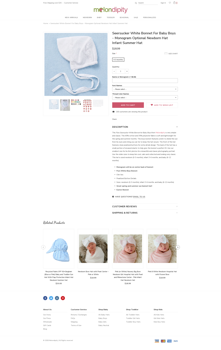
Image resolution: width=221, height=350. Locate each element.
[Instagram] (57, 298)
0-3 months (118, 60)
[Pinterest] (63, 298)
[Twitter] (51, 298)
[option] (76, 64)
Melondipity (161, 132)
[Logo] (110, 10)
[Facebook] (45, 298)
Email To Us (139, 197)
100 (117, 112)
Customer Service (71, 3)
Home (45, 23)
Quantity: (115, 67)
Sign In (163, 3)
